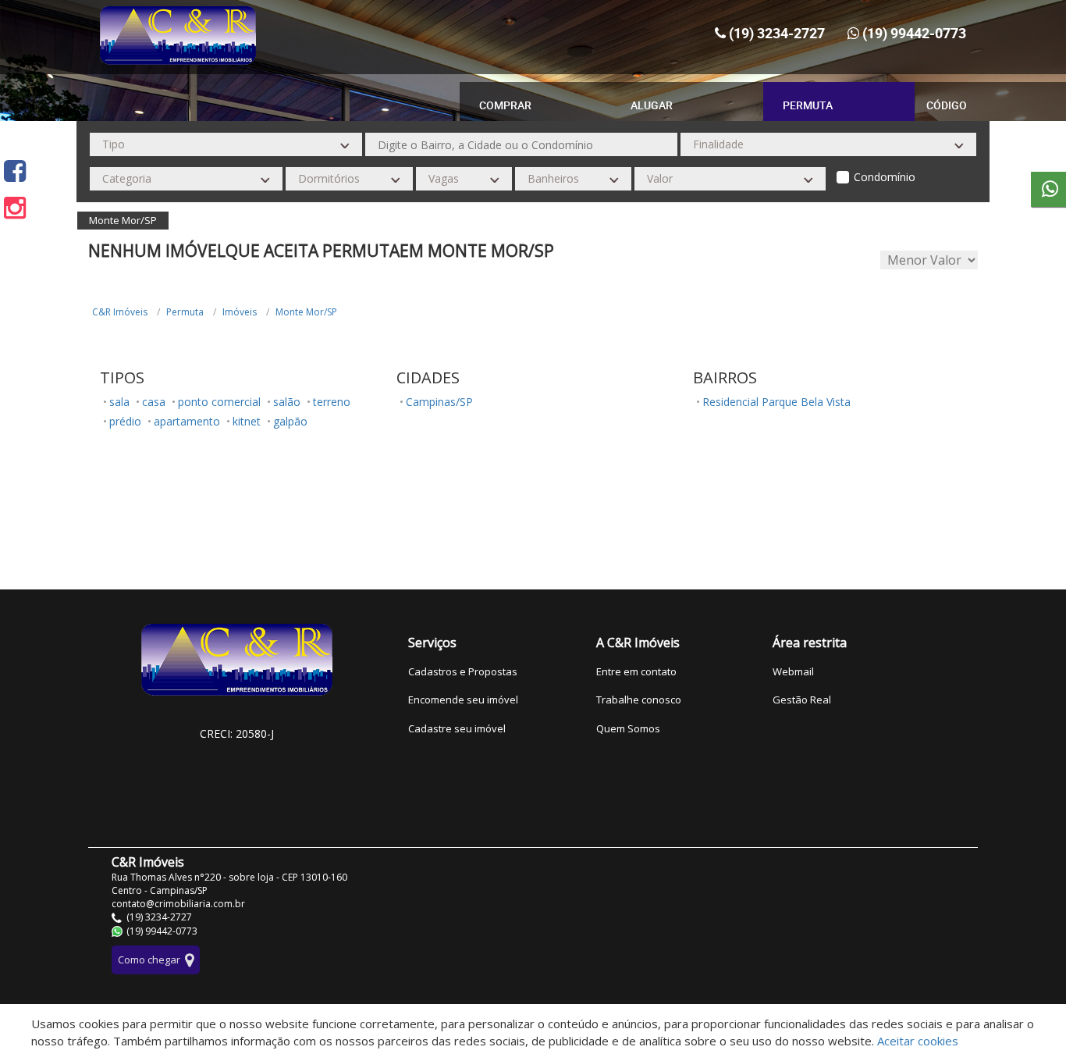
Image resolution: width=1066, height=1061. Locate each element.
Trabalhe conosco (638, 699)
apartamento (187, 421)
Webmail (793, 671)
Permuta (185, 312)
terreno (331, 401)
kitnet (247, 421)
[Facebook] (15, 170)
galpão (290, 421)
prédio (125, 421)
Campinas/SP (439, 401)
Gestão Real (802, 699)
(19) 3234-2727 (777, 32)
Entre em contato (636, 671)
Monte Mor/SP (306, 312)
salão (286, 401)
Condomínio (884, 176)
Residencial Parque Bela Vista (776, 401)
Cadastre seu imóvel (457, 728)
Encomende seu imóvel (463, 699)
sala (119, 401)
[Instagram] (15, 207)
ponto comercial (219, 401)
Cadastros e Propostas (462, 671)
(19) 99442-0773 (914, 32)
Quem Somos (628, 728)
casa (153, 401)
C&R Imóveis (119, 312)
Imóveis (239, 312)
